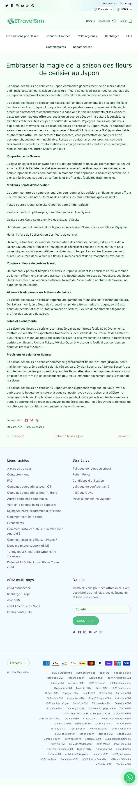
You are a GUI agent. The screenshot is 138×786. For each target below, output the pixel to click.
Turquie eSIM (96, 677)
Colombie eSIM (122, 713)
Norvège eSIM (104, 748)
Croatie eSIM (72, 718)
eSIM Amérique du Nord (23, 606)
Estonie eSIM (123, 693)
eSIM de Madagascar (80, 743)
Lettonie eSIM (93, 738)
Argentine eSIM (75, 698)
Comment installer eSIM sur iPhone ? (32, 539)
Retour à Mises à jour (69, 436)
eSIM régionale (88, 36)
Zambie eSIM (123, 764)
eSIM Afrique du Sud (119, 677)
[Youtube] (22, 5)
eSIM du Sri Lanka (121, 759)
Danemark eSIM (62, 723)
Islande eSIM (105, 733)
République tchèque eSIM (116, 718)
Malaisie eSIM (83, 688)
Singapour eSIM (63, 688)
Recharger (112, 36)
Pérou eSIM (54, 753)
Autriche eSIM (123, 698)
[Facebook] (12, 5)
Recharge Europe (19, 594)
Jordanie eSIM (52, 738)
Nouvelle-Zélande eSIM (60, 748)
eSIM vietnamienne (120, 683)
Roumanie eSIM (69, 759)
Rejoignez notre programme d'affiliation (34, 511)
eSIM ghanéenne (121, 728)
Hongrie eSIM (86, 733)
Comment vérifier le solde (24, 517)
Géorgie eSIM (77, 728)
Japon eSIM (57, 683)
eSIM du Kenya (73, 738)
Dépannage (125, 3)
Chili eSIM (125, 708)
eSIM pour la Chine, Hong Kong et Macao (87, 713)
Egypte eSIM (124, 723)
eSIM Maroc (103, 743)
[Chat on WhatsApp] (129, 777)
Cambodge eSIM (75, 708)
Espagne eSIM (71, 693)
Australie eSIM (76, 683)
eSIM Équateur (104, 723)
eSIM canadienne (121, 688)
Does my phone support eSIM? (28, 545)
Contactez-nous (18, 474)
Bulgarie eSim (54, 708)
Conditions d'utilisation (88, 480)
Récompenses (82, 47)
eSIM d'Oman (123, 748)
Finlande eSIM (55, 698)
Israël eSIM (89, 693)
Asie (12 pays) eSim (100, 698)
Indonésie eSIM (122, 672)
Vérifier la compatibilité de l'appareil (31, 504)
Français (16, 663)
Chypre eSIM (90, 718)
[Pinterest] (32, 5)
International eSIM (19, 612)
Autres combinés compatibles (27, 499)
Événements (15, 523)
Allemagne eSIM (98, 728)
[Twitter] (6, 5)
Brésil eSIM (105, 693)
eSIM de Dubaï (83, 723)
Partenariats (110, 3)
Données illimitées (58, 36)
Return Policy (82, 474)
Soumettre (85, 620)
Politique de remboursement (92, 468)
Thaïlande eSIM (75, 677)
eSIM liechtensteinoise (118, 738)
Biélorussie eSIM (101, 703)
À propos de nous (19, 468)
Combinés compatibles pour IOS (29, 486)
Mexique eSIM (55, 677)
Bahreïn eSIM (80, 703)
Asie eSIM (13, 600)
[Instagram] (17, 5)
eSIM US (104, 672)
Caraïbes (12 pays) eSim (102, 708)
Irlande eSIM (124, 733)
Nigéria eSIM (84, 748)
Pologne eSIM (100, 753)
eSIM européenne (19, 588)
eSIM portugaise (121, 753)
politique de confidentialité (91, 486)
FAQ (129, 36)
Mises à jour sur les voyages (92, 499)
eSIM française (97, 683)
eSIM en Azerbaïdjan (57, 703)
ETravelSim (23, 672)
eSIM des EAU (104, 764)
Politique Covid (83, 492)
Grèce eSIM (51, 693)
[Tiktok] (27, 5)
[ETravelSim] (26, 21)
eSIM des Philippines (76, 753)
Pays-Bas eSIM (122, 743)
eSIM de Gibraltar (65, 733)
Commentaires (56, 47)
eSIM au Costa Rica (49, 718)
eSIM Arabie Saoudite (94, 759)
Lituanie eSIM (57, 743)
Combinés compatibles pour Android (32, 492)
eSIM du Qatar (49, 759)
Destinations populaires (22, 36)
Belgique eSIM (123, 703)
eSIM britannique (85, 672)
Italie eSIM (101, 688)
